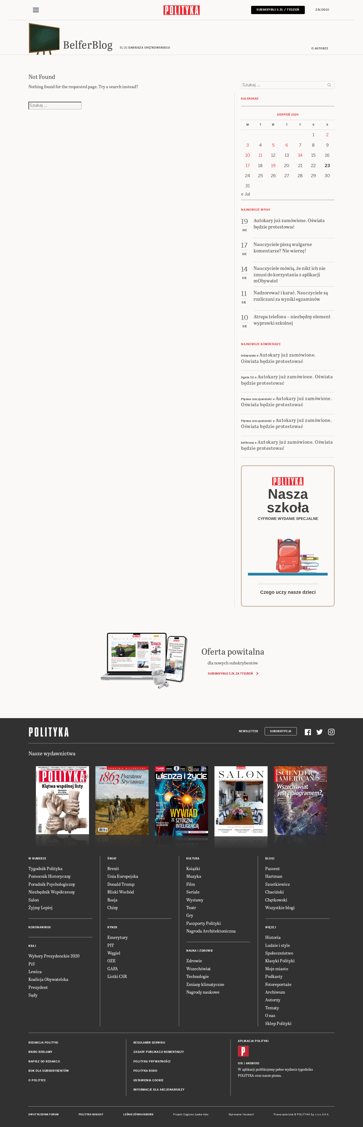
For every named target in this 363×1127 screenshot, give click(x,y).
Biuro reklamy (40, 1052)
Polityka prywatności (152, 1061)
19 (273, 165)
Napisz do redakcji (44, 1061)
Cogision (188, 1114)
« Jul (245, 194)
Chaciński (274, 892)
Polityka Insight (91, 1114)
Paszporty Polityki (203, 923)
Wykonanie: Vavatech (241, 1114)
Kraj (32, 946)
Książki (193, 868)
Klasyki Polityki (280, 960)
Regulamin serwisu (149, 1042)
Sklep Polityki (278, 1023)
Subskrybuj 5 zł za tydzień (230, 673)
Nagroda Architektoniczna (211, 931)
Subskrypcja (281, 731)
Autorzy (272, 1000)
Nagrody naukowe (203, 992)
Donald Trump (120, 884)
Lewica (35, 971)
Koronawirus (39, 927)
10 (247, 155)
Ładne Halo (202, 1114)
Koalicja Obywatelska (48, 979)
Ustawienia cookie (148, 1080)
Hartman (273, 876)
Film (190, 884)
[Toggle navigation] (35, 10)
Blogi (270, 858)
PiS (31, 964)
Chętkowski (276, 900)
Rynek (112, 927)
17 (248, 165)
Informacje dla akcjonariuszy (159, 1089)
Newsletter (248, 731)
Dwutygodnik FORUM (43, 1114)
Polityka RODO (145, 1071)
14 (300, 155)
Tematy (272, 1008)
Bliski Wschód (120, 892)
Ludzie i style (277, 945)
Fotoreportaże (278, 984)
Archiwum (275, 992)
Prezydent (38, 987)
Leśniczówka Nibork (138, 1114)
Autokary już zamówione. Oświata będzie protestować (278, 357)
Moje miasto (276, 968)
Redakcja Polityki (43, 1042)
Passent (272, 868)
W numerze (37, 858)
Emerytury (117, 937)
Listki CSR (117, 976)
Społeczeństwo (279, 953)
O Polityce (37, 1080)
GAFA (112, 968)
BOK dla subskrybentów (48, 1071)
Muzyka (193, 876)
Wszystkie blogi (280, 907)
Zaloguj (322, 9)
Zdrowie (194, 960)
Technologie (197, 976)
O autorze (319, 48)
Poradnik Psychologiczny (51, 884)
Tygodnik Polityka (45, 868)
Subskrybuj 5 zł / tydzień (277, 9)
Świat (112, 858)
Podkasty (273, 976)
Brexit (113, 868)
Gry (189, 915)
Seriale (193, 892)
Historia (273, 937)
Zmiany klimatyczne (205, 984)
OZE (111, 960)
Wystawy (194, 900)
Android (252, 1063)
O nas (270, 1015)
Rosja (112, 900)
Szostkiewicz (277, 884)
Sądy (32, 995)
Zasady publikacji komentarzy (158, 1052)
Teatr (191, 907)
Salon (33, 900)
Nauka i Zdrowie (199, 950)
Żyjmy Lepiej (40, 907)
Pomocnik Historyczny (49, 876)
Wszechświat (198, 968)
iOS (240, 1063)
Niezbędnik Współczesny (51, 892)
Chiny (112, 907)
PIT (110, 945)
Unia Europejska (122, 876)
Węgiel (113, 953)
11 (260, 155)
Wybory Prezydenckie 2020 (53, 956)
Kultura (193, 858)
